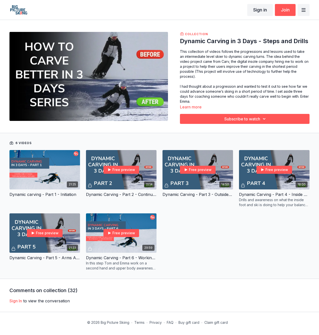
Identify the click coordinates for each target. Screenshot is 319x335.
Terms (139, 322)
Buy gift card (188, 322)
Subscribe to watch (242, 118)
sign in (15, 300)
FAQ (170, 322)
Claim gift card (216, 322)
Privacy (156, 322)
